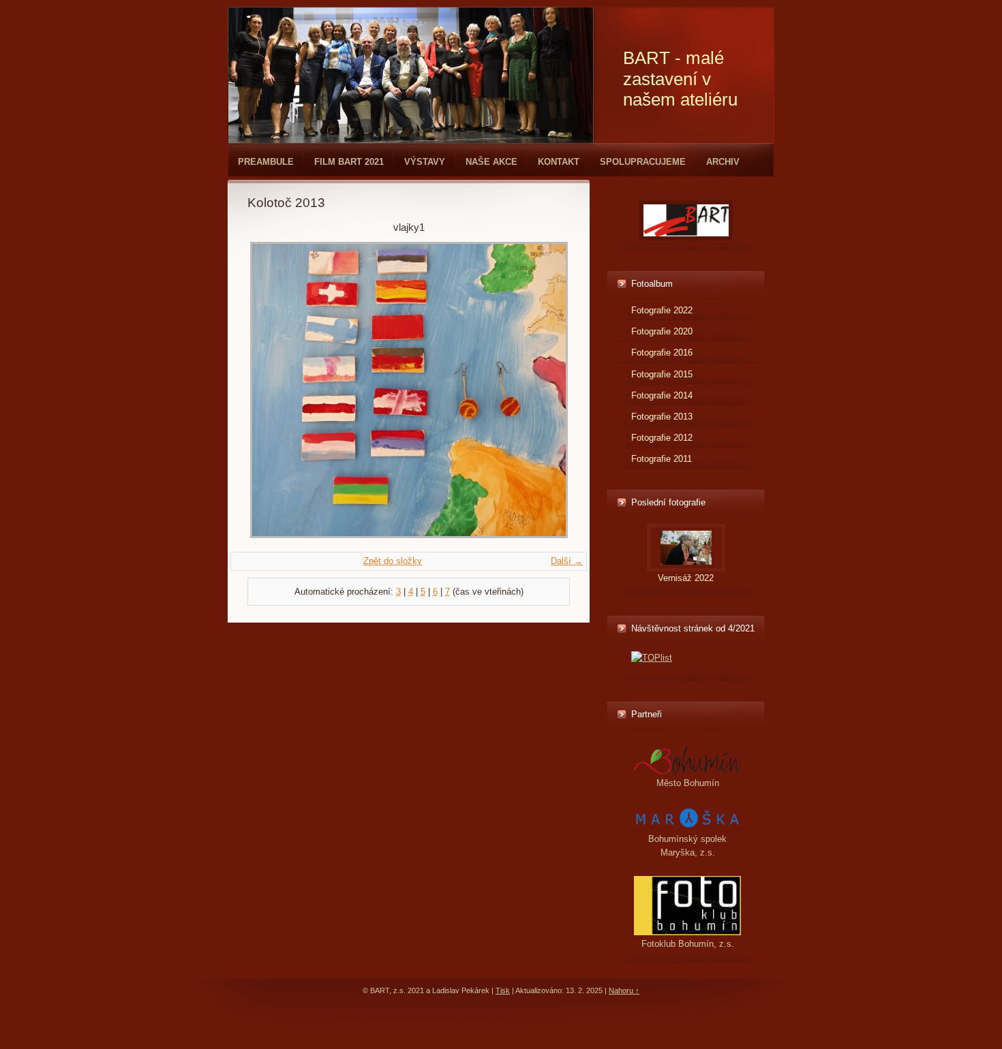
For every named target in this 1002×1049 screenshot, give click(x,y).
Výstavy (424, 162)
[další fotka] (547, 390)
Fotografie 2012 (662, 438)
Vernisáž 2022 (686, 578)
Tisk (503, 990)
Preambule (266, 162)
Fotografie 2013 (662, 416)
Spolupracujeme (643, 162)
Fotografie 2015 (662, 374)
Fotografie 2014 (662, 395)
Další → (567, 561)
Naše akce (491, 162)
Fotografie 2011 (661, 459)
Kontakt (558, 162)
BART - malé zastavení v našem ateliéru (680, 78)
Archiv (723, 162)
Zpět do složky (392, 561)
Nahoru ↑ (624, 990)
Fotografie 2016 (662, 352)
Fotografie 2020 (662, 331)
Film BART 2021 (349, 162)
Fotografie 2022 (662, 310)
